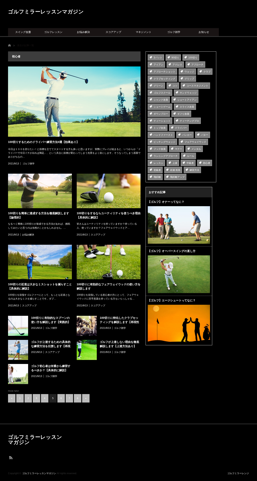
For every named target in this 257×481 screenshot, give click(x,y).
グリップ (189, 78)
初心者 (206, 163)
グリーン (158, 85)
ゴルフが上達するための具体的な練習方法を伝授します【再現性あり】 (50, 344)
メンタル (196, 149)
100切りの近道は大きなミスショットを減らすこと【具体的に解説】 (40, 286)
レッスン (158, 163)
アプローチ (197, 64)
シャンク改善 (161, 99)
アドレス (177, 64)
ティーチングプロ (189, 120)
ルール (190, 156)
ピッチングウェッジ (164, 142)
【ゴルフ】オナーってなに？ (166, 201)
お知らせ (204, 32)
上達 (174, 163)
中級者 (190, 163)
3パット (158, 57)
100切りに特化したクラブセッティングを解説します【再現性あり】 (119, 320)
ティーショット (162, 120)
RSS (10, 457)
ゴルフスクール (162, 92)
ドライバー (181, 127)
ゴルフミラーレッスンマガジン (46, 11)
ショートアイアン (187, 99)
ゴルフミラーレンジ (238, 473)
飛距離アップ (177, 177)
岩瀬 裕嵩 (175, 170)
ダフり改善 (183, 113)
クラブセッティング (164, 78)
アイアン (158, 64)
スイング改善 (23, 32)
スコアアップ (113, 32)
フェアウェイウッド (195, 142)
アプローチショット (164, 71)
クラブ (207, 71)
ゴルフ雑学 (173, 32)
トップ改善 (160, 127)
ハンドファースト (163, 134)
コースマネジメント (197, 85)
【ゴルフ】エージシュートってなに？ (172, 300)
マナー (178, 149)
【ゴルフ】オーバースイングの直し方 (172, 251)
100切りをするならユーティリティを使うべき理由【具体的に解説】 (109, 215)
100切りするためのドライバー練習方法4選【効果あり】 (43, 142)
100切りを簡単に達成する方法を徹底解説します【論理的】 (38, 215)
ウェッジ (189, 71)
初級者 (157, 170)
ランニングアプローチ (166, 156)
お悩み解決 (83, 32)
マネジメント (143, 32)
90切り (175, 57)
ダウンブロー (161, 113)
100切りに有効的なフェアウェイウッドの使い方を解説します (109, 286)
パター (204, 134)
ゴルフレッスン (53, 32)
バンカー (187, 134)
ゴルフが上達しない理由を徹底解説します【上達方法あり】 (119, 344)
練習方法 (194, 170)
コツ (174, 85)
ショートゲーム (162, 106)
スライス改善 (187, 106)
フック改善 (160, 149)
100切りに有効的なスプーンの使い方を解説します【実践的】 (50, 320)
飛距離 (157, 177)
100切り (192, 57)
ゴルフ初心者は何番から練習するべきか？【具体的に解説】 (50, 368)
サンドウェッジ (188, 92)
